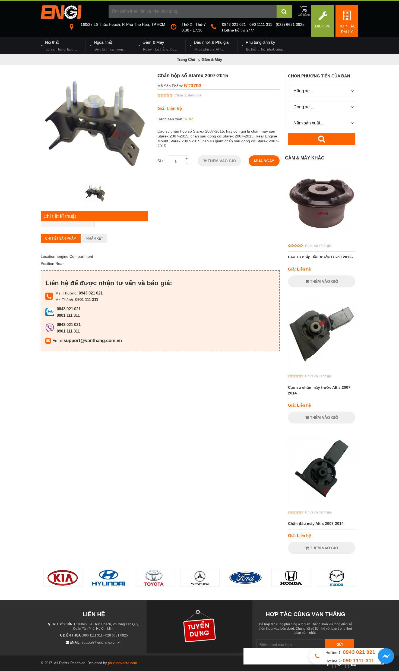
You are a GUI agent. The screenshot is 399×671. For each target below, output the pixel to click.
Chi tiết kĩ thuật (59, 216)
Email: (58, 340)
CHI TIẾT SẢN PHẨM (60, 238)
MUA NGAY (264, 161)
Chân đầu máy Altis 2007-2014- (316, 523)
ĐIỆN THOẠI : (73, 635)
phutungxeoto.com (122, 663)
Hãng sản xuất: (170, 119)
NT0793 (192, 85)
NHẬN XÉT (94, 238)
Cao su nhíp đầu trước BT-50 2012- (320, 257)
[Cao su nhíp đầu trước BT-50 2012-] (321, 237)
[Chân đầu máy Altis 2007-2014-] (321, 503)
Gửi (340, 645)
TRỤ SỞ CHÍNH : (64, 624)
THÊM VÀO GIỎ (221, 161)
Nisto (189, 119)
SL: (160, 161)
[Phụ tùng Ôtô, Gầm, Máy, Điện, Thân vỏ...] (61, 17)
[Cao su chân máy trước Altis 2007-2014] (321, 367)
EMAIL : (75, 642)
